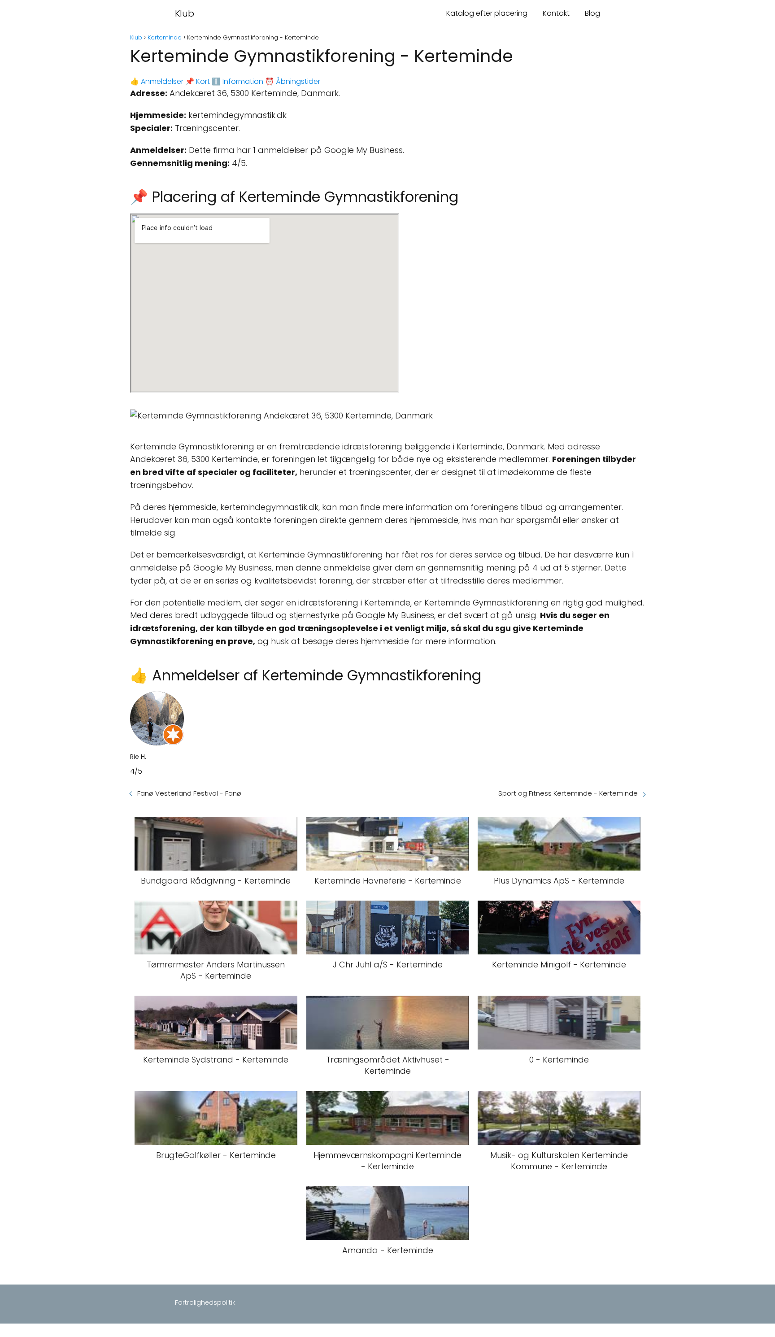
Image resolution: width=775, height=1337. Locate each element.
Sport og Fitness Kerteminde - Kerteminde (568, 793)
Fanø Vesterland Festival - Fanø (189, 793)
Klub (184, 13)
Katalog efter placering (486, 13)
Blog (592, 13)
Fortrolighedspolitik (205, 1302)
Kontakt (556, 13)
